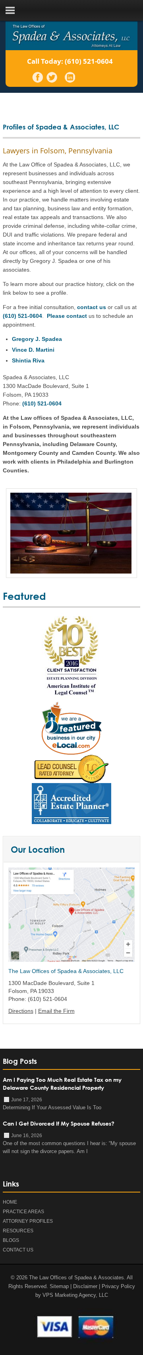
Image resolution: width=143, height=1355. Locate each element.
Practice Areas (23, 1211)
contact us (91, 307)
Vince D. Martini (33, 350)
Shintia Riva (28, 360)
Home (10, 1202)
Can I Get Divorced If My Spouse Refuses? (58, 1123)
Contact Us (18, 1250)
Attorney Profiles (28, 1221)
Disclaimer (85, 1286)
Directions (20, 1011)
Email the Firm (56, 1011)
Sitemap (59, 1286)
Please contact (67, 316)
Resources (18, 1231)
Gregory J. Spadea (37, 339)
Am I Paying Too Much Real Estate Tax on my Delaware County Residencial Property (62, 1083)
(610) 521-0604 (89, 61)
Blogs (11, 1240)
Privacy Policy (118, 1286)
